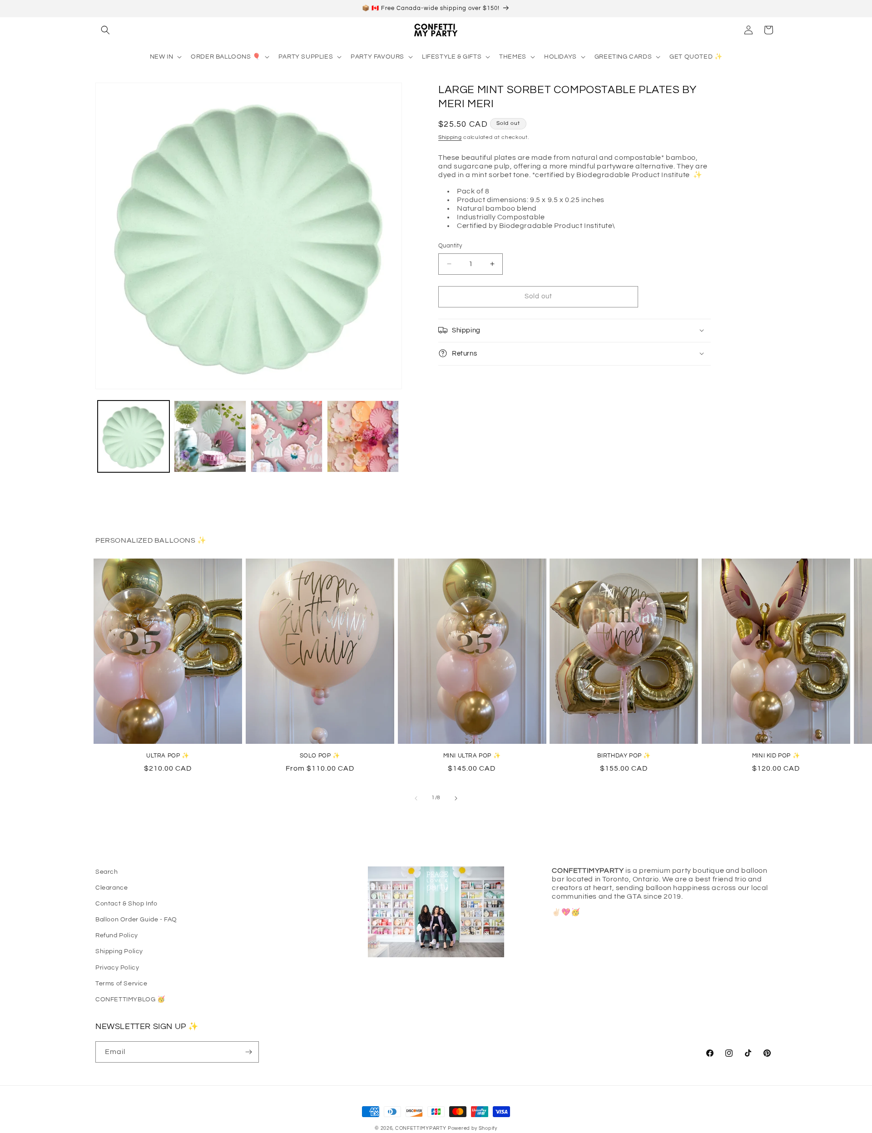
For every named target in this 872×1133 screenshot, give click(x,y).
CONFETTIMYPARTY (420, 1128)
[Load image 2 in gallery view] (210, 436)
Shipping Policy (119, 951)
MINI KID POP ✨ (776, 755)
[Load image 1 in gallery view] (133, 436)
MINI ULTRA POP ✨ (472, 755)
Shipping (450, 137)
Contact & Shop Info (126, 903)
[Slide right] (456, 798)
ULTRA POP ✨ (167, 755)
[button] (105, 30)
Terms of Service (121, 983)
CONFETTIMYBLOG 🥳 (130, 999)
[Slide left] (416, 798)
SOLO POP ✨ (320, 755)
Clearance (111, 888)
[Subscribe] (248, 1052)
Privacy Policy (117, 968)
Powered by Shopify (472, 1128)
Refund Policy (116, 935)
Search (106, 872)
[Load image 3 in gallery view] (286, 436)
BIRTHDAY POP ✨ (624, 755)
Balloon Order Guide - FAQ (136, 919)
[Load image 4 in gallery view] (363, 436)
